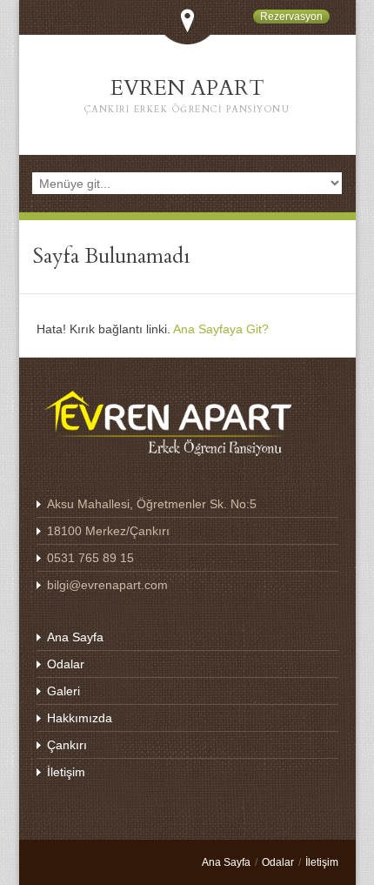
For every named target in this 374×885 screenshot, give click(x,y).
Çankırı (67, 745)
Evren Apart (187, 95)
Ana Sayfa (75, 637)
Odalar (65, 664)
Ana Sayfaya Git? (221, 329)
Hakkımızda (79, 718)
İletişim (66, 772)
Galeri (63, 691)
